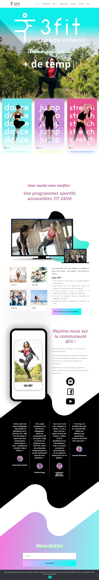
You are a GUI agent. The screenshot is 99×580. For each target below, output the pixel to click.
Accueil (37, 4)
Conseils (81, 4)
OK (50, 577)
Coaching (73, 4)
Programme (63, 4)
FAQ (88, 4)
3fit (54, 4)
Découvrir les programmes (66, 311)
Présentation (46, 4)
